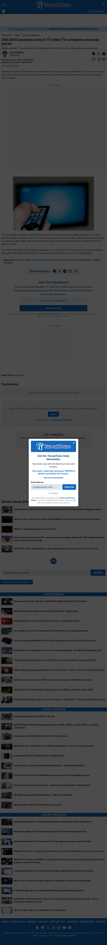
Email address (37, 482)
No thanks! (53, 493)
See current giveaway (53, 477)
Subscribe (69, 487)
